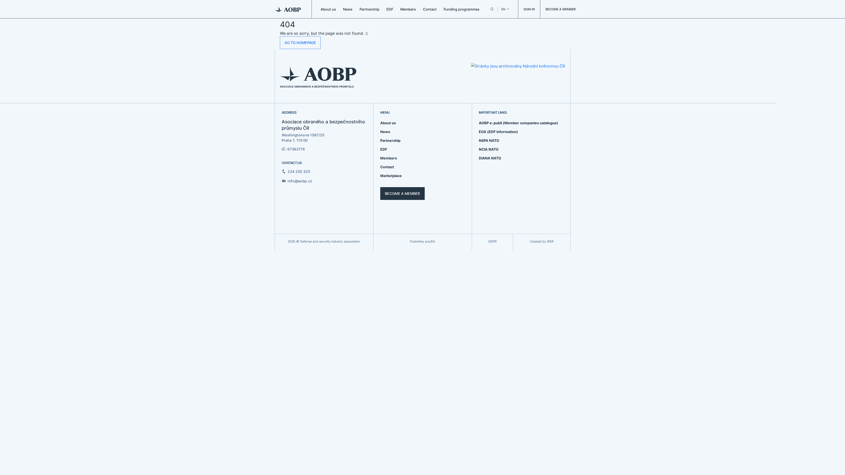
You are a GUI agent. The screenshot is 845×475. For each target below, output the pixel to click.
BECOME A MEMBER (561, 9)
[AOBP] (288, 9)
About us (328, 9)
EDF (389, 9)
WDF (550, 241)
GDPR (492, 241)
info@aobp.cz (300, 181)
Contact (430, 9)
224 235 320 (299, 171)
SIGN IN (529, 9)
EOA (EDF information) (498, 132)
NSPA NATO (489, 140)
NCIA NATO (489, 149)
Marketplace (391, 176)
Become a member (402, 193)
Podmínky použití (422, 241)
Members (408, 9)
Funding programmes (461, 9)
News (348, 9)
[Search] (492, 9)
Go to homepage (300, 42)
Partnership (369, 9)
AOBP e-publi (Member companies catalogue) (518, 123)
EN (503, 9)
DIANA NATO (490, 158)
